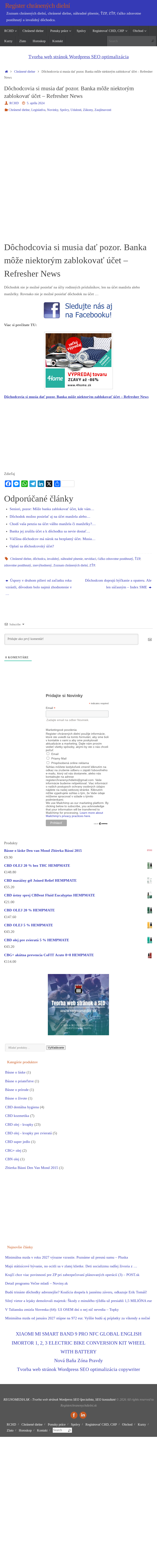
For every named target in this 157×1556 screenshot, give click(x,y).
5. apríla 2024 (36, 103)
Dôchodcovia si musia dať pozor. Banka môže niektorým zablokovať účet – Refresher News (76, 397)
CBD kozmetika (17, 1116)
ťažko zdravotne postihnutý (115, 559)
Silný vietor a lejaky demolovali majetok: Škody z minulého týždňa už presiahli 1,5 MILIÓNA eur (78, 1301)
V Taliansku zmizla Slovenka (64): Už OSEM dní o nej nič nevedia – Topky (62, 1309)
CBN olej (12, 1159)
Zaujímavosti (102, 110)
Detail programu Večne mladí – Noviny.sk (36, 1283)
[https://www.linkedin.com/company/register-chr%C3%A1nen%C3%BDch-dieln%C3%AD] (83, 1415)
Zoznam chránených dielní (70, 565)
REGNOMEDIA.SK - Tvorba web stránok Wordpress (37, 1399)
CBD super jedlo (17, 1142)
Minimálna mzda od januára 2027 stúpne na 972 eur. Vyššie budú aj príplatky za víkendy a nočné (77, 1318)
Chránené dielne (24, 71)
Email (50, 708)
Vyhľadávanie (56, 1047)
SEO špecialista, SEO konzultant (94, 1399)
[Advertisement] (78, 147)
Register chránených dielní (37, 5)
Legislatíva (38, 110)
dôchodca (39, 559)
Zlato (10, 1430)
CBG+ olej (13, 1150)
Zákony (88, 110)
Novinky (52, 110)
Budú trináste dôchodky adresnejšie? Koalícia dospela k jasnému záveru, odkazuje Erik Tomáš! (76, 1292)
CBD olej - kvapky (19, 1124)
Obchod (127, 1424)
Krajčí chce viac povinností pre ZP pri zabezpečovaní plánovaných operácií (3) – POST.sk (72, 1275)
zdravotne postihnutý (17, 565)
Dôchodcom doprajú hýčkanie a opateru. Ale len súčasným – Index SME (118, 583)
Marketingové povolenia (61, 729)
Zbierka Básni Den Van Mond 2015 (31, 1168)
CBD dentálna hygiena (22, 1107)
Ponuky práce (57, 1424)
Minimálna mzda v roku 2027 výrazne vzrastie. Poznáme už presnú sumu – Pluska (66, 1257)
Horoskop (25, 1430)
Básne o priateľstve (19, 1081)
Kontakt (42, 1430)
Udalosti (76, 110)
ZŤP (92, 565)
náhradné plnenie (72, 559)
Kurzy (142, 1424)
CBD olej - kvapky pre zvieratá (28, 1133)
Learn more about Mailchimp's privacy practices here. (74, 814)
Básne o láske (15, 1072)
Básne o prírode (17, 1090)
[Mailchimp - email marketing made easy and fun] (101, 824)
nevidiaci (90, 559)
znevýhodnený (42, 565)
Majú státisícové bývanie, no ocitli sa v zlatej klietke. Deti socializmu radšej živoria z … (71, 1266)
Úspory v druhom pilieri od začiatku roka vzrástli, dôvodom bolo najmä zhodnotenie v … (39, 587)
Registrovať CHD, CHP (101, 1424)
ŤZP (137, 559)
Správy (64, 110)
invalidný (53, 559)
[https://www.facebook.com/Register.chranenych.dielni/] (74, 1415)
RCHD (14, 103)
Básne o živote (16, 1098)
